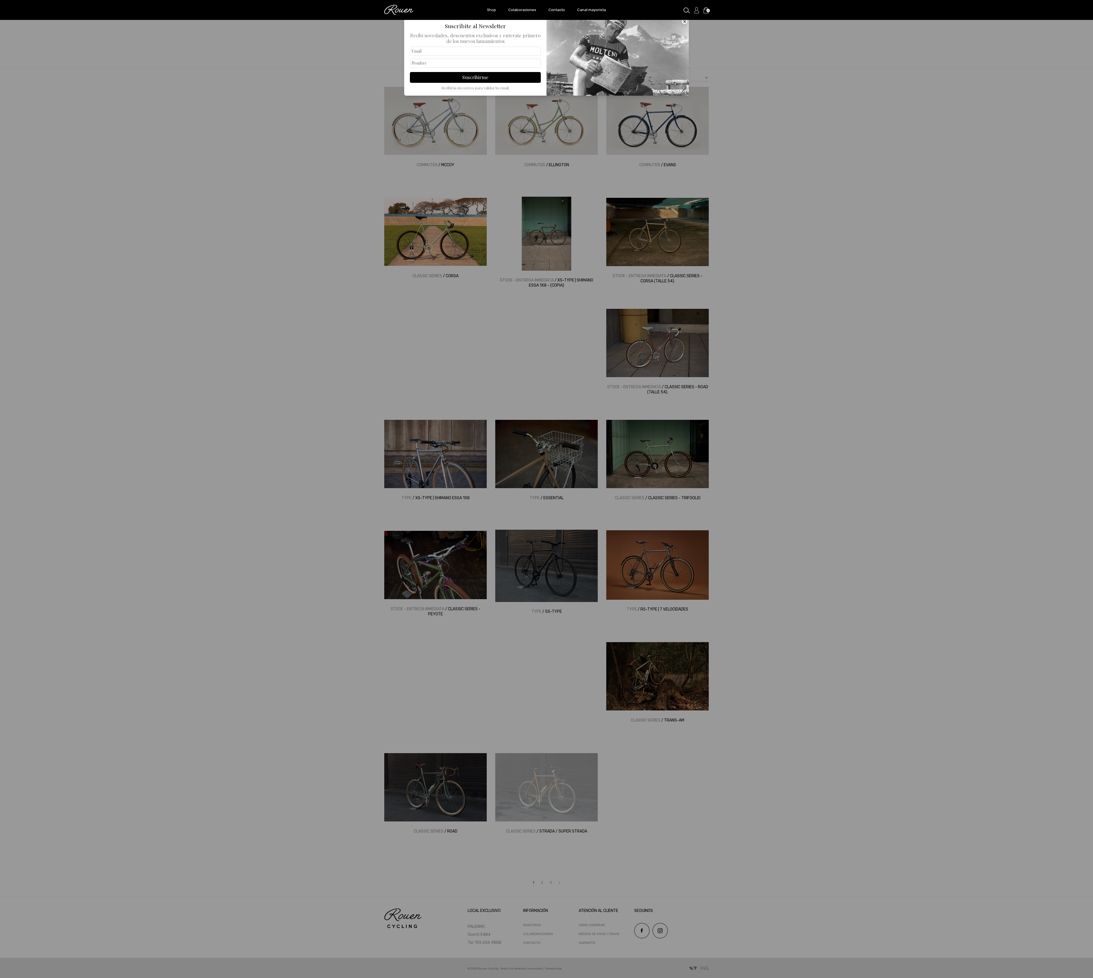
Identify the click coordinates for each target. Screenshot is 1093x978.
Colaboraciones (522, 10)
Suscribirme (475, 77)
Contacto (556, 10)
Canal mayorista (591, 10)
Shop (491, 10)
